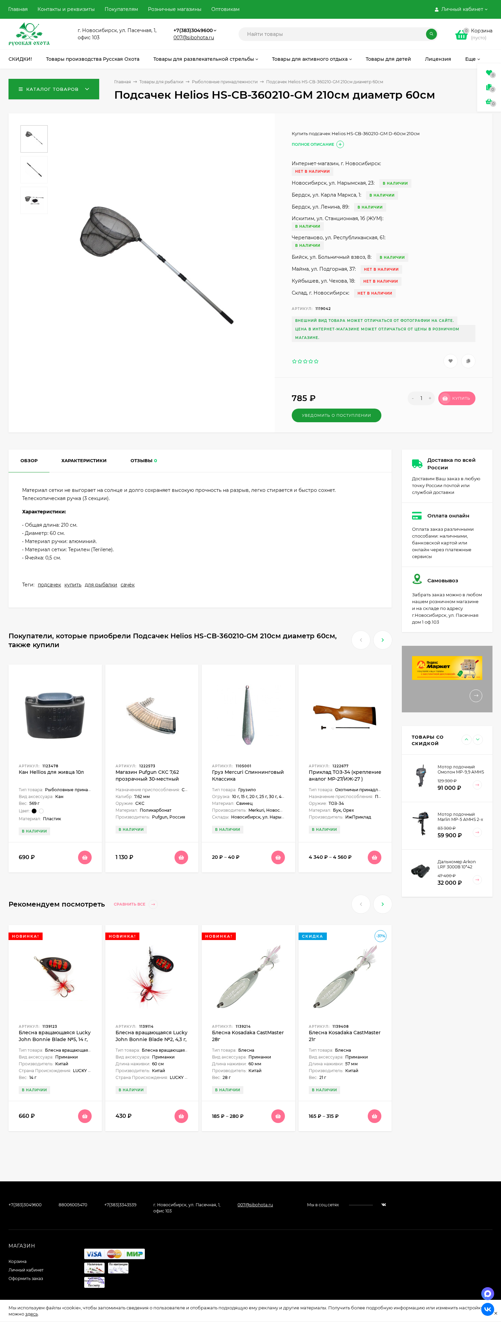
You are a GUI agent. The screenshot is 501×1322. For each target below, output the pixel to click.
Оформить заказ (26, 1278)
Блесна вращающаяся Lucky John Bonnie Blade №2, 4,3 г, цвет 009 (151, 1039)
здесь (31, 1314)
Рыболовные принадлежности (225, 81)
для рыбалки (101, 585)
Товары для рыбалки (161, 81)
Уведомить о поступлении (336, 415)
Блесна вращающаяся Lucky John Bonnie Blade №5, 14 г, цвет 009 (55, 1039)
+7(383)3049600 (193, 30)
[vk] (383, 1204)
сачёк (128, 585)
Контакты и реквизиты (66, 9)
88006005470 (73, 1204)
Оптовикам (225, 9)
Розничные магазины (174, 9)
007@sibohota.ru (193, 37)
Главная (18, 9)
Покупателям (121, 9)
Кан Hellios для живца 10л (51, 772)
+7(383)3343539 (120, 1204)
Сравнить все (130, 904)
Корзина (18, 1261)
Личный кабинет (26, 1270)
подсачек (49, 585)
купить (72, 585)
